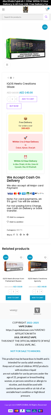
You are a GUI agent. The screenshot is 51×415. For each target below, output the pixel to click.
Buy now (14, 106)
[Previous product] (8, 78)
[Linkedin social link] (24, 235)
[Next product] (13, 78)
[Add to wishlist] (21, 257)
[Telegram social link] (27, 235)
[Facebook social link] (14, 235)
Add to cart (28, 99)
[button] (13, 297)
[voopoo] (13, 311)
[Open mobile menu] (3, 9)
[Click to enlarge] (7, 65)
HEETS (19, 230)
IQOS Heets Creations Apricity (37, 279)
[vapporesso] (37, 311)
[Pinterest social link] (20, 235)
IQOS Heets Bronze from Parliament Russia (13, 279)
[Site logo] (25, 9)
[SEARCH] (46, 17)
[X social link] (17, 235)
